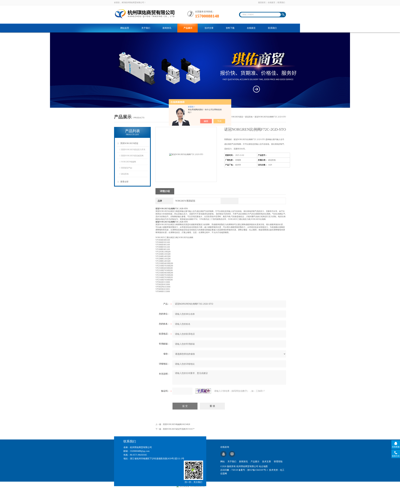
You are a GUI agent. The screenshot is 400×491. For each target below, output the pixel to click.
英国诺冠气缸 (126, 168)
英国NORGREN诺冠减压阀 (132, 156)
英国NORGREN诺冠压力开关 (133, 149)
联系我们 (281, 2)
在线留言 (271, 2)
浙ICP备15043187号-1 (257, 470)
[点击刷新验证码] (203, 391)
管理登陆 (278, 461)
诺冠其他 (248, 117)
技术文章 (209, 28)
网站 (222, 461)
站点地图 (263, 466)
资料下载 (230, 28)
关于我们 (145, 28)
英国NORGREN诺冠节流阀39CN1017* (179, 429)
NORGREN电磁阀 (128, 162)
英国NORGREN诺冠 (234, 117)
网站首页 (124, 28)
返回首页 (262, 2)
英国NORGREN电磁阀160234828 (176, 424)
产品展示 (188, 28)
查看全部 (124, 181)
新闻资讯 (166, 28)
